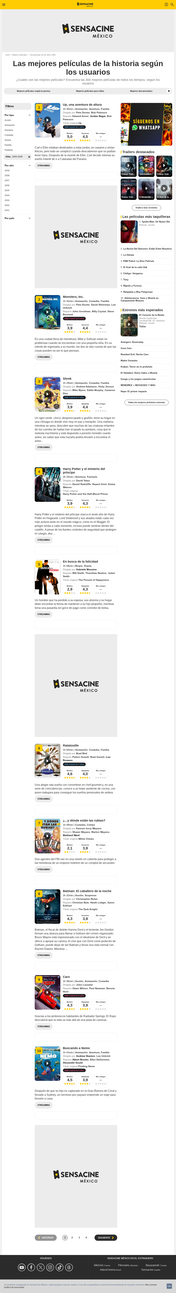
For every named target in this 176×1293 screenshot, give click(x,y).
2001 (7, 210)
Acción (8, 120)
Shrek (67, 378)
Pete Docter (83, 112)
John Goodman (81, 311)
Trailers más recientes (146, 208)
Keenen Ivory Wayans (88, 828)
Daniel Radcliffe (81, 484)
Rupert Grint (99, 484)
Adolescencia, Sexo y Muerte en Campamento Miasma (139, 299)
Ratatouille (71, 745)
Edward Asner (80, 116)
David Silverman (100, 304)
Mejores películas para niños (90, 91)
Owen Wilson (80, 988)
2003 (7, 200)
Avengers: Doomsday (132, 342)
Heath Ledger (98, 902)
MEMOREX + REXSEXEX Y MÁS (138, 385)
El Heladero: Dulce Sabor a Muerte (139, 373)
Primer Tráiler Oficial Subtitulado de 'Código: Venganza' (129, 174)
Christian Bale (80, 902)
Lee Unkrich (103, 1056)
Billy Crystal (99, 311)
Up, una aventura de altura (82, 104)
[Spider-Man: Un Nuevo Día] (129, 231)
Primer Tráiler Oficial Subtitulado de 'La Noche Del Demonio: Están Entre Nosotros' (129, 197)
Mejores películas (19, 55)
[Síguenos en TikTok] (60, 1267)
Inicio (8, 55)
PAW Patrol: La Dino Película (138, 261)
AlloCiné (98, 1265)
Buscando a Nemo (76, 1048)
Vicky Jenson (106, 386)
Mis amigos (101, 133)
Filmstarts (123, 1265)
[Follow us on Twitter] (41, 1267)
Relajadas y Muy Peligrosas (138, 292)
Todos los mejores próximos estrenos (146, 402)
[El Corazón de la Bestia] (129, 325)
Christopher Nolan (87, 899)
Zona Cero (126, 348)
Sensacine (147, 1269)
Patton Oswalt (80, 757)
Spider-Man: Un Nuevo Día (156, 221)
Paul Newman (97, 988)
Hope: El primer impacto (134, 391)
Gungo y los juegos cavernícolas (138, 379)
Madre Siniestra (129, 360)
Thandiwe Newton (96, 573)
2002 (7, 205)
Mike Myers (79, 390)
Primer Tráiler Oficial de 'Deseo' (164, 174)
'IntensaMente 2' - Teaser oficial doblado (146, 174)
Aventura (9, 130)
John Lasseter (84, 984)
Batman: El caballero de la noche (87, 891)
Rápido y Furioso (132, 285)
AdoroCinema (108, 1269)
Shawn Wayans (81, 832)
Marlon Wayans (100, 832)
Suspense (90, 895)
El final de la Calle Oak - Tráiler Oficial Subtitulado (164, 197)
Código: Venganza (133, 273)
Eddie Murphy (95, 390)
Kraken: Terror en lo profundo (136, 366)
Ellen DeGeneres (99, 1059)
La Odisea (128, 255)
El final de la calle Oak (135, 267)
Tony (125, 279)
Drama (8, 140)
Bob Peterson (99, 112)
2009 (7, 170)
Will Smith (78, 573)
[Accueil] (85, 4)
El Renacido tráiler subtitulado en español (146, 197)
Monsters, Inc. (73, 297)
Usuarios (85, 133)
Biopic (79, 565)
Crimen (91, 824)
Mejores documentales (141, 91)
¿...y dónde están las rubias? (84, 820)
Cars (66, 977)
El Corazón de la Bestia (151, 315)
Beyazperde (152, 1265)
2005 (7, 190)
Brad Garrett (97, 757)
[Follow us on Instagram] (50, 1267)
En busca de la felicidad (80, 561)
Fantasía (9, 150)
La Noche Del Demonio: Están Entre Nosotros (147, 248)
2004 (7, 195)
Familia (8, 145)
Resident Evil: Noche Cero (134, 354)
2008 (7, 175)
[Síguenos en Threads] (69, 1267)
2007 (7, 180)
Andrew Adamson (86, 386)
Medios (70, 133)
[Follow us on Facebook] (31, 1267)
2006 (7, 185)
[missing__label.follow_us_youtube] (22, 1267)
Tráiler (142, 326)
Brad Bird (81, 753)
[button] (168, 91)
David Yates (83, 480)
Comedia (9, 135)
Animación (10, 125)
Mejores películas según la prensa (33, 91)
